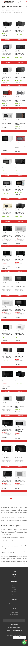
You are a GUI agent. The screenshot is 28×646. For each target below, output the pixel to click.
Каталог (14, 569)
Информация (14, 599)
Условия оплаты (14, 610)
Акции (14, 571)
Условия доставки (14, 612)
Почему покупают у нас (14, 603)
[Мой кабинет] (23, 2)
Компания (14, 581)
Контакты (14, 594)
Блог (14, 576)
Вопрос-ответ (14, 593)
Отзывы (14, 589)
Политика (14, 601)
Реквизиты (14, 587)
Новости (14, 583)
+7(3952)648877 (14, 624)
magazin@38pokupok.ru (15, 627)
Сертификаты (14, 591)
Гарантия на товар (14, 614)
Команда (14, 585)
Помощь (14, 608)
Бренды (14, 574)
